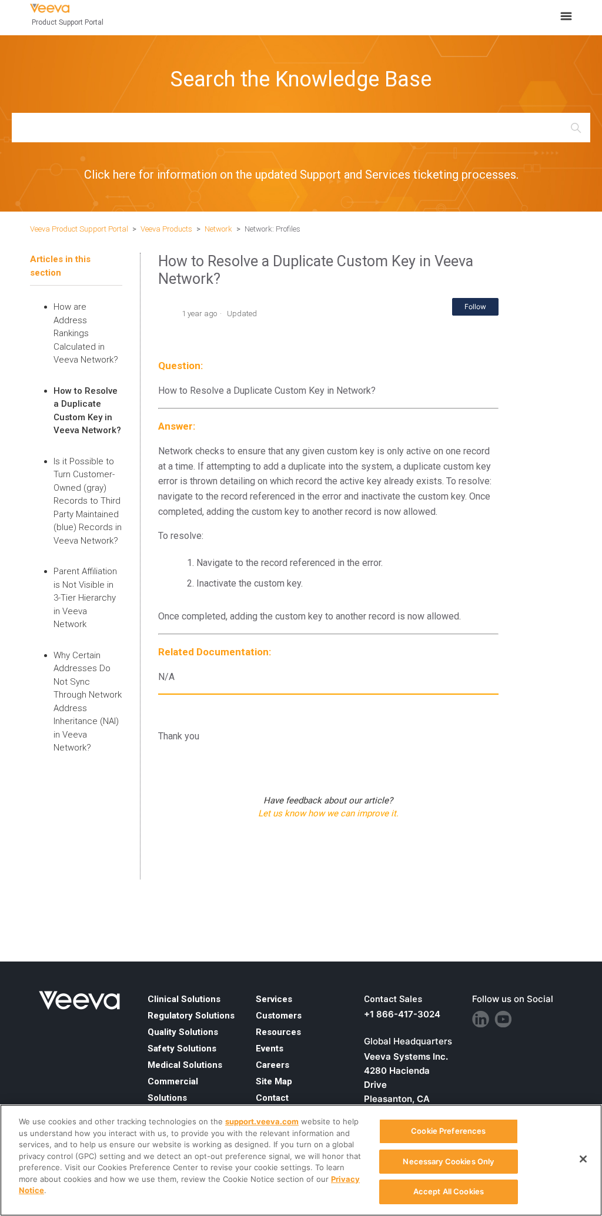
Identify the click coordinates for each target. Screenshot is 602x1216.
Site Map (274, 1081)
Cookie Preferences (448, 1130)
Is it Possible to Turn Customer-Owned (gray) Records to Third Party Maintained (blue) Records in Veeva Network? (87, 501)
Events (269, 1048)
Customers (279, 1015)
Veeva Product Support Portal (79, 229)
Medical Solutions (185, 1065)
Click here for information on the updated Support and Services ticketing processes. (301, 175)
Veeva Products (166, 229)
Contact (272, 1098)
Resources (278, 1032)
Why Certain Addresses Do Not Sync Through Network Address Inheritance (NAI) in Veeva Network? (87, 701)
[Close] (583, 1159)
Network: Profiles (272, 229)
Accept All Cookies (448, 1191)
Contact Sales (393, 999)
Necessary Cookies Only (448, 1161)
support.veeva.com (262, 1121)
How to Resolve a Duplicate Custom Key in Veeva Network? (87, 411)
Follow (475, 306)
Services (274, 999)
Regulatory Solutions (191, 1015)
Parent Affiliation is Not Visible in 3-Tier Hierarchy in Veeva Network (85, 597)
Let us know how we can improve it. (328, 813)
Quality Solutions (183, 1032)
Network (218, 229)
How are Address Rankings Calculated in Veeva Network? (85, 333)
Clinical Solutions (184, 999)
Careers (272, 1065)
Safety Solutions (182, 1048)
